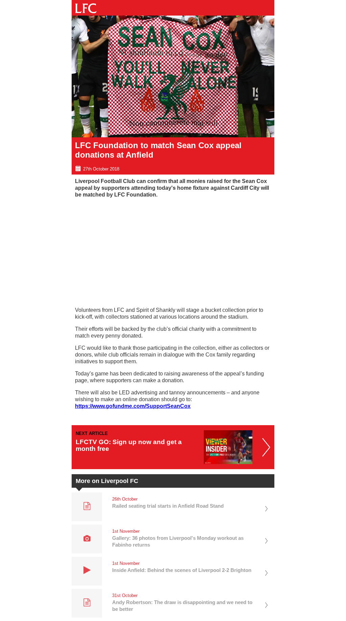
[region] (173, 250)
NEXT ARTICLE (92, 433)
